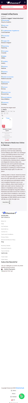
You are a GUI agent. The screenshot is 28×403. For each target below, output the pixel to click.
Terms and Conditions (7, 234)
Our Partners (4, 226)
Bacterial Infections (7, 132)
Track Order (4, 257)
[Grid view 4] (7, 113)
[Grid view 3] (4, 113)
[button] (3, 126)
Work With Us (4, 229)
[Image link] (9, 213)
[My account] (24, 2)
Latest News (4, 259)
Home (3, 16)
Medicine (7, 134)
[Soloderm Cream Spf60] (7, 123)
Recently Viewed (5, 245)
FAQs (2, 224)
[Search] (24, 7)
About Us (3, 221)
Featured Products (6, 248)
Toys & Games (5, 251)
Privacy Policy (4, 237)
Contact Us (4, 232)
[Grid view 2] (2, 113)
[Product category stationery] (13, 63)
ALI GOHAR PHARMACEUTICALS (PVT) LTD (7, 137)
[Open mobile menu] (2, 2)
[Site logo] (13, 2)
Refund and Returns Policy (8, 240)
